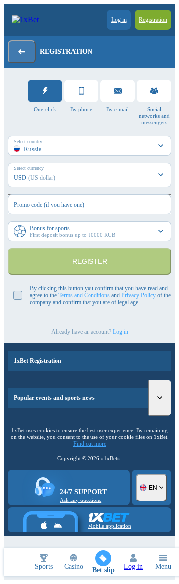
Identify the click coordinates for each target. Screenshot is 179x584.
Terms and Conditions (84, 295)
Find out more (89, 443)
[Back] (22, 51)
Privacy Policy (138, 295)
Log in (120, 331)
